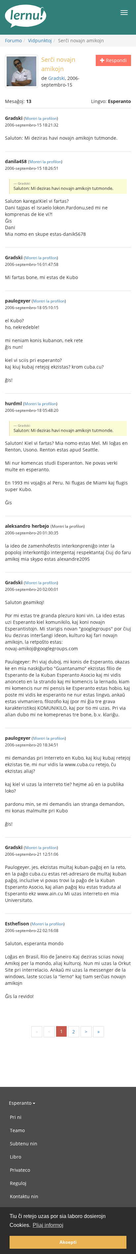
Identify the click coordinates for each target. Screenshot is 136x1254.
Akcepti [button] (68, 1242)
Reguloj (18, 1183)
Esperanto (21, 1103)
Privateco (20, 1170)
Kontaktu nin (24, 1196)
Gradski (56, 78)
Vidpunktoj (40, 40)
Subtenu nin (23, 1143)
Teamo (17, 1130)
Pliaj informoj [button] (48, 1225)
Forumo (13, 40)
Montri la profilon (41, 118)
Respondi (116, 60)
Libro (15, 1157)
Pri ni (15, 1117)
